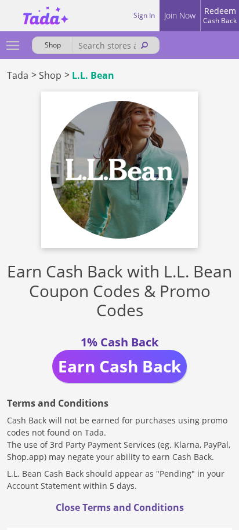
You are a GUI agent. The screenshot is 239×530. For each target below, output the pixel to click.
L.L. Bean (93, 75)
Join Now (179, 15)
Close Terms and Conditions (120, 507)
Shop (50, 75)
